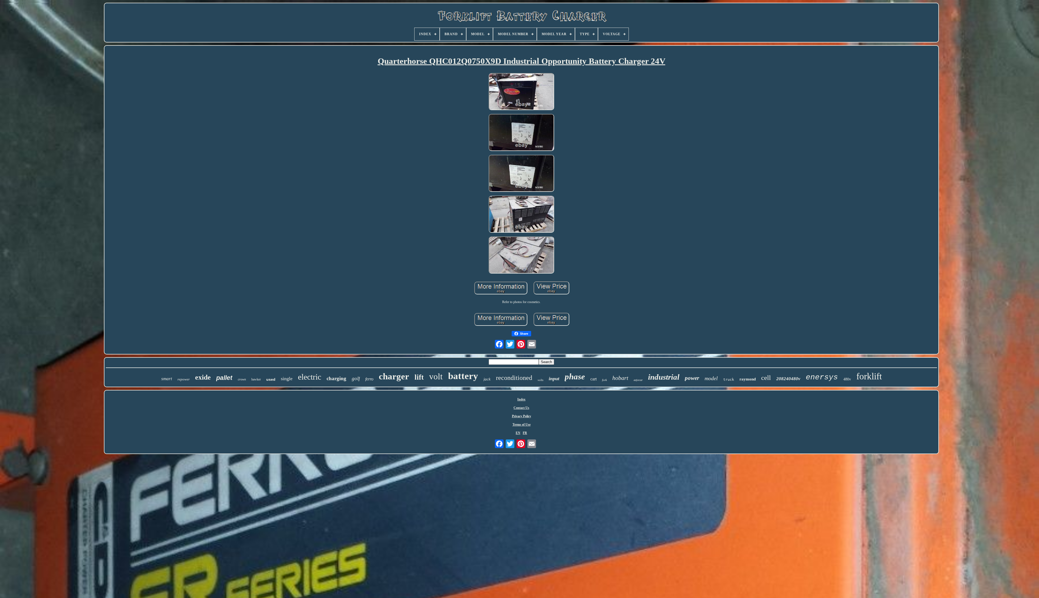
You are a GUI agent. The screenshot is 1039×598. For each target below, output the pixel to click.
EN (518, 433)
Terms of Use (521, 424)
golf (356, 378)
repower (183, 379)
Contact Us (521, 408)
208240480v (788, 378)
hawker (256, 379)
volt (436, 376)
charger (394, 376)
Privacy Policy (521, 416)
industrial (663, 377)
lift (419, 377)
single (286, 378)
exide (203, 377)
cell (766, 377)
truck (728, 379)
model (711, 378)
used (270, 379)
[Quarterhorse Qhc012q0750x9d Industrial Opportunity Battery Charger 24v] (521, 92)
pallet (224, 377)
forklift (869, 376)
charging (336, 378)
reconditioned (514, 377)
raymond (747, 379)
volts (540, 380)
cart (593, 379)
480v (847, 379)
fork (604, 380)
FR (525, 433)
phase (575, 376)
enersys (822, 377)
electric (309, 376)
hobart (620, 377)
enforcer (638, 380)
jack (487, 379)
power (692, 378)
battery (463, 376)
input (554, 378)
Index (521, 399)
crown (242, 379)
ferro (369, 379)
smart (166, 378)
